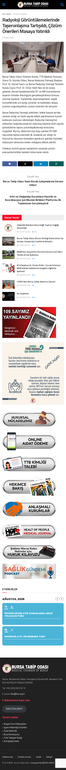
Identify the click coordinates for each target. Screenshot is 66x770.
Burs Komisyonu (11, 734)
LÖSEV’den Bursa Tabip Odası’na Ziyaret (36, 281)
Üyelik (38, 757)
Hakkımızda (7, 757)
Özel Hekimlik (10, 731)
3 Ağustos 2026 (24, 275)
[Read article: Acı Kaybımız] (8, 296)
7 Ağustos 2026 (24, 232)
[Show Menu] (3, 4)
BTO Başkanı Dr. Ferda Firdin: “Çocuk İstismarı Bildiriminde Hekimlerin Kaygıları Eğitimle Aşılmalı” (39, 268)
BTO (11, 763)
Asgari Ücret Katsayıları (15, 724)
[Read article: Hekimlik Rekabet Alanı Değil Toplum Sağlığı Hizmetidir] (8, 227)
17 (35, 259)
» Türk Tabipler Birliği (12, 738)
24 (35, 245)
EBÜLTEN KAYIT (14, 708)
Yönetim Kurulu (24, 757)
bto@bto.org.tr (18, 694)
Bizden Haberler (20, 14)
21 (35, 297)
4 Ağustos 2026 (24, 245)
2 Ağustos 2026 (24, 297)
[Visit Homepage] (33, 5)
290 (35, 232)
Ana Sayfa (6, 14)
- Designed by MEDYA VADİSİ (42, 763)
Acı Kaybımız (23, 293)
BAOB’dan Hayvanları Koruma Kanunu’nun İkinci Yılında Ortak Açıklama (39, 253)
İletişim (49, 757)
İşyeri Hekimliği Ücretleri (15, 727)
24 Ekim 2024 (8, 37)
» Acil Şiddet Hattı (10, 741)
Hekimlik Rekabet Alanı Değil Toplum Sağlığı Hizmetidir (38, 226)
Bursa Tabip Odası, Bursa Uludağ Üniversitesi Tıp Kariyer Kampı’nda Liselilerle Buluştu (40, 240)
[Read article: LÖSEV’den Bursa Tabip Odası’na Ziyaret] (8, 284)
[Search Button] (62, 4)
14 (35, 275)
